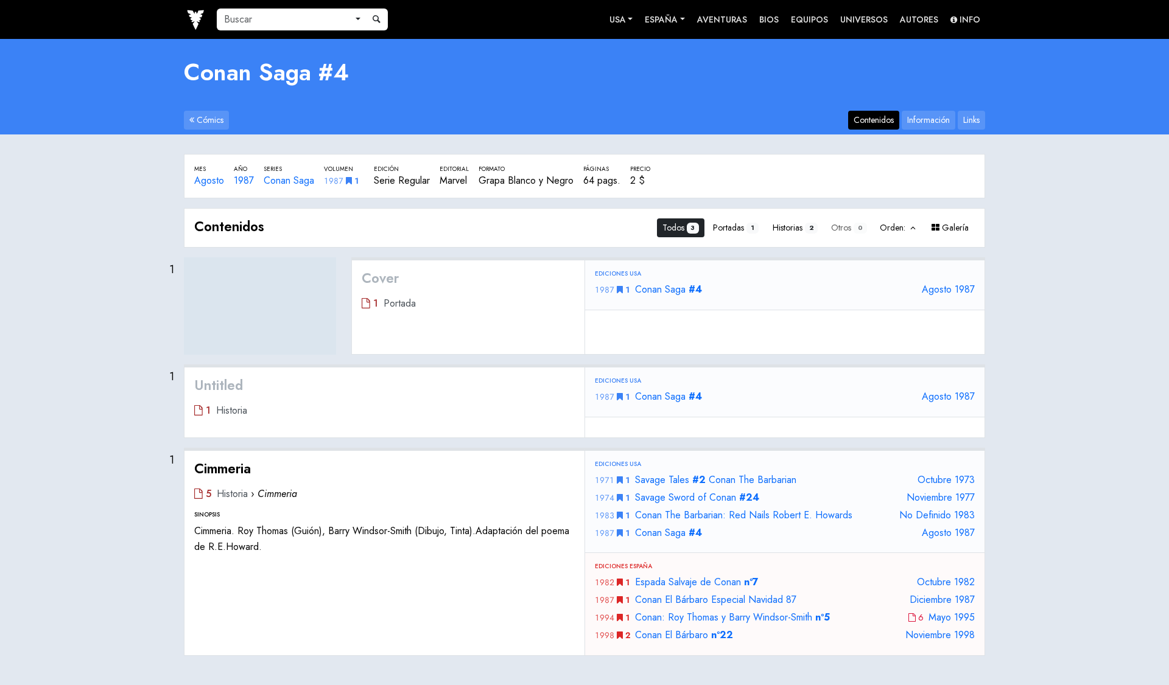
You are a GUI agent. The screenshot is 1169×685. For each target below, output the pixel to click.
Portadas (733, 227)
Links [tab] (971, 120)
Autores (919, 19)
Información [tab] (928, 120)
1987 (244, 180)
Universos (864, 19)
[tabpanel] (584, 431)
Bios (769, 19)
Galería (954, 227)
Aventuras (722, 19)
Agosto (209, 180)
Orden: (894, 227)
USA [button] (617, 19)
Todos (678, 227)
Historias (793, 227)
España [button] (661, 19)
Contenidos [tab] (874, 120)
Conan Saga (289, 180)
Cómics (208, 120)
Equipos (809, 19)
